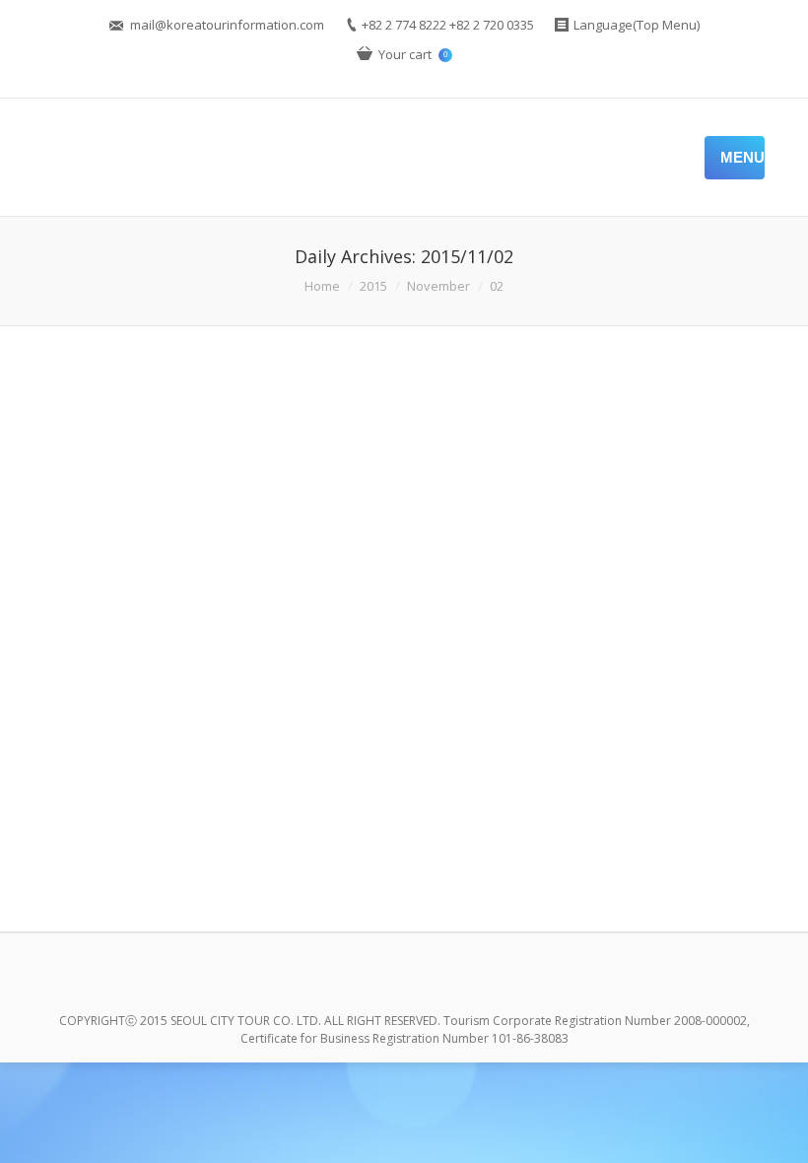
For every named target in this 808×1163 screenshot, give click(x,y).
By (450, 852)
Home (322, 286)
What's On (381, 852)
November (438, 286)
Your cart (412, 54)
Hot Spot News (305, 852)
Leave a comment (198, 852)
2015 (373, 286)
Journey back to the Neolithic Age (211, 757)
